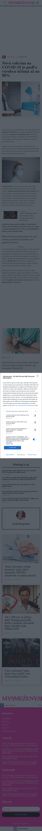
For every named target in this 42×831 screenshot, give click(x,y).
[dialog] (21, 415)
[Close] (38, 376)
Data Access (21, 454)
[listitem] (21, 411)
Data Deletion (10, 454)
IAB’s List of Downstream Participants (23, 405)
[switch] (34, 416)
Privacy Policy (32, 454)
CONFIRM (12, 447)
